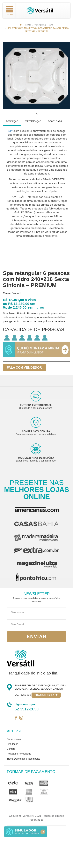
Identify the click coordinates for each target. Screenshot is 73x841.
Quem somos (14, 739)
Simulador (12, 744)
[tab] (12, 121)
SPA (51, 25)
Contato (11, 749)
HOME (28, 25)
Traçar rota (44, 695)
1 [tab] (37, 115)
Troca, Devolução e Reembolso (23, 758)
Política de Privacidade (19, 753)
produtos (40, 25)
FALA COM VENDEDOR (24, 367)
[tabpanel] (36, 75)
